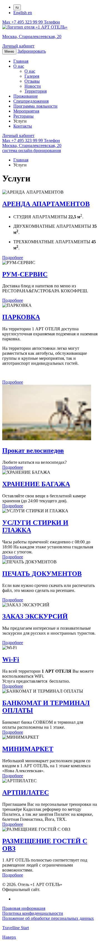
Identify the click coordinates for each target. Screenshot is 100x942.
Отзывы (32, 81)
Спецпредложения (31, 101)
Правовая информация (23, 908)
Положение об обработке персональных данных (48, 918)
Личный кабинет (18, 46)
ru (17, 7)
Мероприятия (26, 111)
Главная (20, 61)
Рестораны (23, 116)
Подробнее (12, 257)
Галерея (31, 76)
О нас (18, 66)
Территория (35, 91)
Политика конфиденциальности (32, 913)
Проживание (25, 96)
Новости (32, 86)
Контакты (22, 126)
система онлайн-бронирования (31, 150)
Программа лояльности (35, 106)
